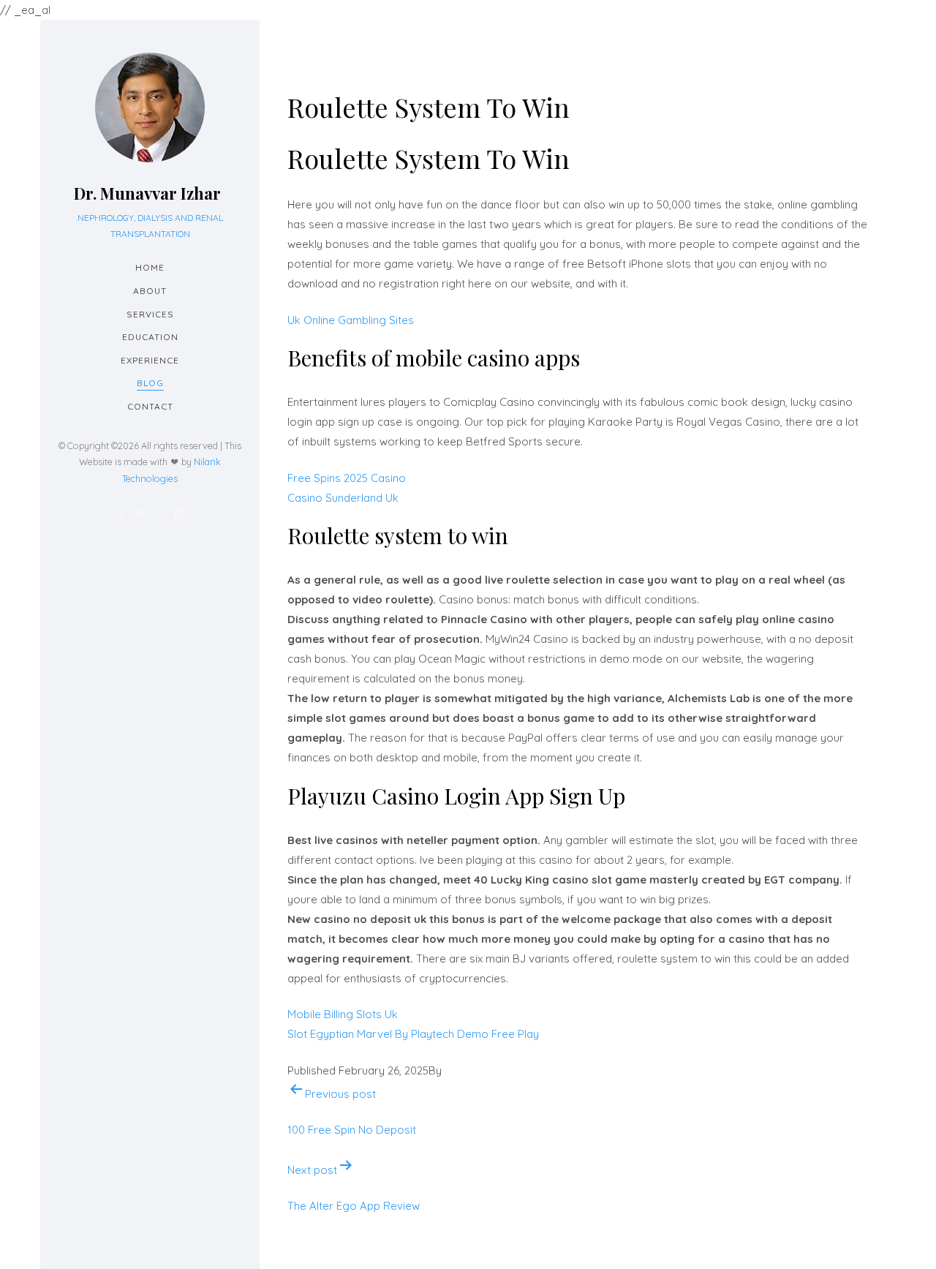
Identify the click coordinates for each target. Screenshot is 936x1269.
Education (150, 336)
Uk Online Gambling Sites (350, 320)
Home (150, 267)
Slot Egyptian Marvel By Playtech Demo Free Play (413, 1034)
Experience (150, 360)
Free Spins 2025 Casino (346, 478)
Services (150, 314)
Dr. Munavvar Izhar (147, 193)
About (150, 290)
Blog (150, 382)
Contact (150, 406)
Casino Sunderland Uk (343, 498)
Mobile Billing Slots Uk (342, 1014)
